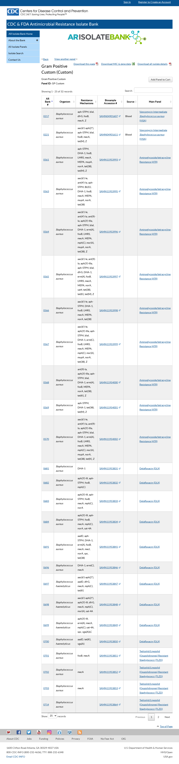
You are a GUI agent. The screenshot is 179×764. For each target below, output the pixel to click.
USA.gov (168, 756)
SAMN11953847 (108, 583)
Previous (140, 717)
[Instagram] (49, 732)
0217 (46, 116)
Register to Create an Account (154, 2)
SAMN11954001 (108, 407)
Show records (53, 716)
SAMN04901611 (108, 134)
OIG (123, 738)
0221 (46, 134)
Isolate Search (15, 53)
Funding (43, 738)
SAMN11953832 (108, 482)
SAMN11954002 (108, 439)
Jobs (29, 738)
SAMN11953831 (108, 468)
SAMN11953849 (108, 625)
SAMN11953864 (108, 704)
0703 (46, 688)
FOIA (90, 738)
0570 (46, 439)
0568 (46, 382)
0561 (46, 159)
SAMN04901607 (108, 116)
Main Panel (155, 101)
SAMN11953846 (108, 567)
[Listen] (59, 732)
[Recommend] (19, 732)
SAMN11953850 (108, 641)
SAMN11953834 (108, 521)
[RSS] (80, 732)
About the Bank (16, 40)
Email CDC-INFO (15, 756)
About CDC (12, 738)
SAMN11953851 (108, 655)
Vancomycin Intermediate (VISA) (153, 116)
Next (167, 717)
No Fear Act (107, 738)
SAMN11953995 (108, 191)
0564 (46, 231)
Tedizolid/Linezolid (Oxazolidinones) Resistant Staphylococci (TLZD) (153, 655)
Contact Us (14, 59)
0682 (46, 482)
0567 (46, 344)
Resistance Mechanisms (86, 102)
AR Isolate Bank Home (21, 33)
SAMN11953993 (108, 159)
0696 (46, 567)
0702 (46, 672)
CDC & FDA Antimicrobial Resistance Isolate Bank (52, 24)
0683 (46, 501)
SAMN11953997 (108, 276)
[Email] (9, 732)
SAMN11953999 (108, 344)
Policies (60, 738)
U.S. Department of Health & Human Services (148, 747)
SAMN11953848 (108, 604)
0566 (46, 310)
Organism (65, 101)
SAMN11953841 (108, 546)
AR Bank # (47, 101)
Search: (129, 90)
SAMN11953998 (108, 310)
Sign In (127, 2)
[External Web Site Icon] (119, 116)
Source (130, 101)
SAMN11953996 (108, 231)
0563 (46, 191)
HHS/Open (167, 752)
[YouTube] (39, 732)
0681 (46, 468)
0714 (46, 704)
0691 (46, 546)
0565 (46, 276)
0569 (46, 407)
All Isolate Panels (17, 46)
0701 (46, 655)
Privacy (76, 738)
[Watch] (70, 732)
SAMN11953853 (108, 688)
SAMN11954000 (108, 382)
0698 (46, 604)
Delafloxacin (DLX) (149, 468)
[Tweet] (29, 732)
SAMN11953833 (108, 501)
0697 (46, 583)
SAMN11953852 (108, 672)
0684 (46, 521)
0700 (46, 641)
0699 (46, 625)
